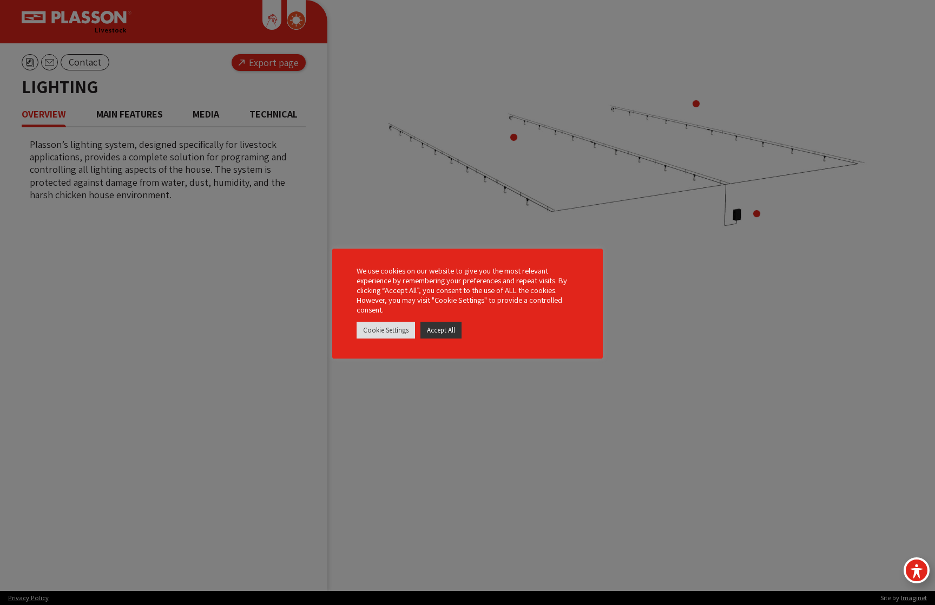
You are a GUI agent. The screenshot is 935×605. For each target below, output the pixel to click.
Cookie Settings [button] (386, 330)
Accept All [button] (441, 330)
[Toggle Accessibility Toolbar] (917, 570)
